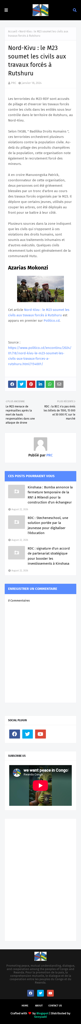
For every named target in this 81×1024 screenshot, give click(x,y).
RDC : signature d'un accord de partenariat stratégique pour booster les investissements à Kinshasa (49, 556)
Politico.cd (52, 321)
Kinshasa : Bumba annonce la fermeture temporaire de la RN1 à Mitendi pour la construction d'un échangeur (50, 495)
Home (25, 1005)
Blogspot (42, 1013)
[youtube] (40, 734)
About (39, 1005)
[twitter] (27, 734)
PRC (13, 83)
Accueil (12, 31)
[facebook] (14, 734)
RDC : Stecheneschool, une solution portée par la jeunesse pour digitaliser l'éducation (48, 525)
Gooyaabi (40, 1016)
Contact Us (55, 1005)
